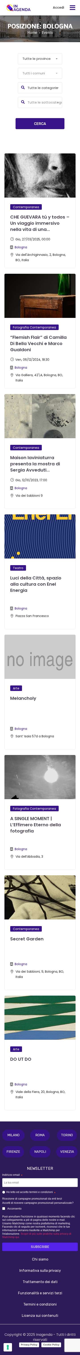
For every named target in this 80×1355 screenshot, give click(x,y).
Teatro (18, 568)
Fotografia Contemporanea (34, 327)
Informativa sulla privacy (40, 1270)
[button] (13, 1135)
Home (32, 32)
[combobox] (40, 58)
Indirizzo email (12, 1175)
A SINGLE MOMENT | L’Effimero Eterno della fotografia (35, 824)
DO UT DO (20, 1059)
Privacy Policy (29, 1344)
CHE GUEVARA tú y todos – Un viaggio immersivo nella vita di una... (40, 223)
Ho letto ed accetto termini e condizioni (31, 1193)
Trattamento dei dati (40, 1282)
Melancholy (23, 698)
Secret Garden (27, 939)
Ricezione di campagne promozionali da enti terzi (32, 1198)
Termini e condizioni (40, 1304)
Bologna (21, 247)
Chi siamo (40, 1259)
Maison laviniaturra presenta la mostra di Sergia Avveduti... (35, 464)
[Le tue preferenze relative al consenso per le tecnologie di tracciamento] (8, 1347)
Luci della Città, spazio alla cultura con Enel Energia (35, 584)
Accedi (58, 7)
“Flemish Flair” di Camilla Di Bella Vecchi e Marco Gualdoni (38, 343)
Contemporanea (26, 207)
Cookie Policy (51, 1344)
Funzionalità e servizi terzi (40, 1293)
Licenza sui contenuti (40, 1315)
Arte (16, 688)
